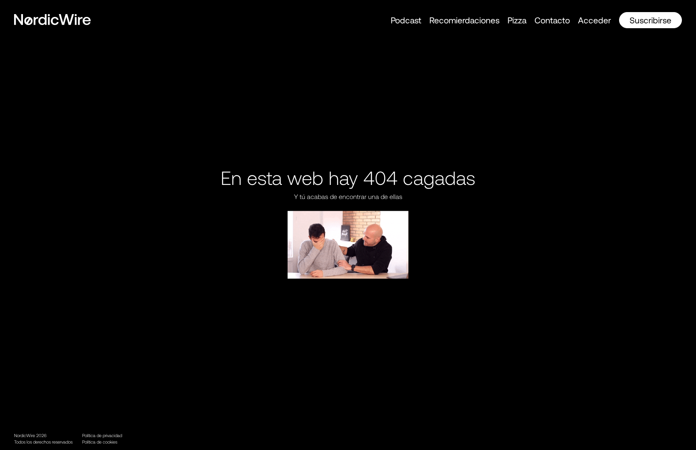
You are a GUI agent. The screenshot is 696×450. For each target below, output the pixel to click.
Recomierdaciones (464, 20)
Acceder (594, 20)
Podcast (406, 20)
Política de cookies (99, 441)
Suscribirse (650, 20)
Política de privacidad (102, 435)
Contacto (552, 20)
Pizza (517, 20)
